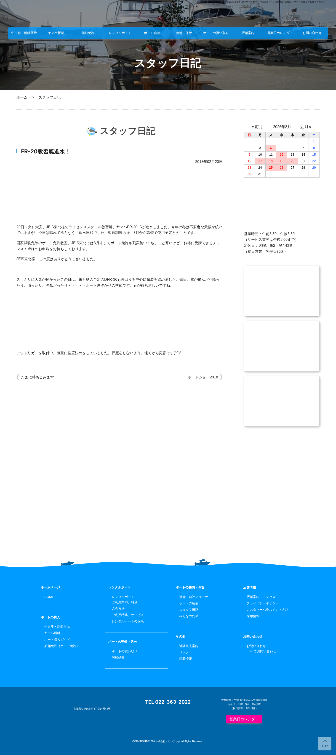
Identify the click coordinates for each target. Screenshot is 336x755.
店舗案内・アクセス (261, 597)
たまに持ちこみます (37, 377)
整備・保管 (184, 33)
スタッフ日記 (188, 609)
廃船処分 (118, 657)
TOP (325, 746)
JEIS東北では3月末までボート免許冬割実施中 (109, 243)
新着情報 (185, 659)
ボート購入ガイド (57, 639)
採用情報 (253, 616)
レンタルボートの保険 (128, 621)
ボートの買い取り (216, 33)
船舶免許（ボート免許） (62, 646)
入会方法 (118, 608)
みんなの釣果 (188, 616)
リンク (184, 652)
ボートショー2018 (203, 377)
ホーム (21, 97)
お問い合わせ (312, 33)
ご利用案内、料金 (124, 602)
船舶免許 (88, 33)
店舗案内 (248, 33)
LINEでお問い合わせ (261, 651)
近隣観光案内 (188, 646)
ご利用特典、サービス (128, 615)
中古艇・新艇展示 (24, 33)
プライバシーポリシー (263, 603)
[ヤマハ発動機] (282, 480)
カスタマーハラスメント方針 (267, 609)
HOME (49, 597)
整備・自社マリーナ (193, 597)
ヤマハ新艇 (56, 33)
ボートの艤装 (188, 603)
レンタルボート (120, 33)
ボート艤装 (152, 33)
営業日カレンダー (280, 33)
